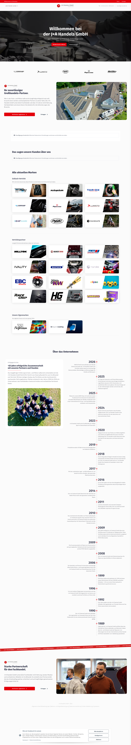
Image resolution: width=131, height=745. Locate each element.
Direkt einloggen (73, 44)
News (118, 1)
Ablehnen (98, 739)
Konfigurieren (98, 735)
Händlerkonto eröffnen (59, 44)
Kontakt (124, 1)
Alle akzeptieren (98, 731)
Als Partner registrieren (18, 114)
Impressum (25, 740)
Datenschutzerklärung (35, 740)
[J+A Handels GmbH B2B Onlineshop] (65, 6)
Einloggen (43, 114)
